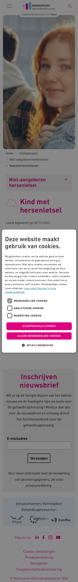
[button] (39, 345)
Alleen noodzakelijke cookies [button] (39, 336)
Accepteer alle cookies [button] (39, 326)
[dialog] (39, 291)
